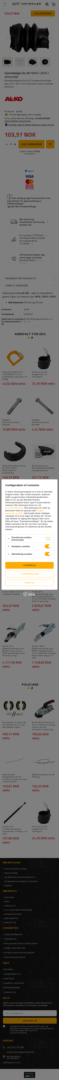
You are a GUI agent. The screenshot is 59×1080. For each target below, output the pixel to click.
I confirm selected (29, 573)
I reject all (29, 582)
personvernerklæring (14, 508)
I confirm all (29, 565)
